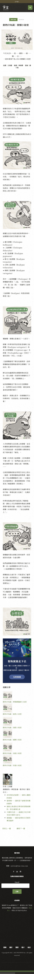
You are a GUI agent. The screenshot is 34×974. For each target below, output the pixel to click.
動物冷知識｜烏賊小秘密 (12, 753)
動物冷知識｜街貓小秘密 (12, 765)
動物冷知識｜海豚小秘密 (12, 727)
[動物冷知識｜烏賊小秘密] (17, 747)
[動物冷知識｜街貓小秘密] (17, 759)
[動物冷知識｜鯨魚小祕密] (17, 708)
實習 (17, 947)
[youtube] (17, 871)
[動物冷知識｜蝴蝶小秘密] (17, 733)
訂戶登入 (17, 1)
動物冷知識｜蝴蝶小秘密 (12, 739)
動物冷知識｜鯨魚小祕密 (12, 714)
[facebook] (13, 871)
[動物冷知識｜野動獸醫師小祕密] (17, 695)
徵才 (23, 947)
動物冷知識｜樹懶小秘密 (16, 25)
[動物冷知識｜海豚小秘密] (17, 721)
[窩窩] (6, 7)
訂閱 (17, 891)
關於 (10, 947)
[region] (17, 660)
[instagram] (20, 871)
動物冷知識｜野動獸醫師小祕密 (15, 702)
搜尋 (4, 947)
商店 (29, 947)
